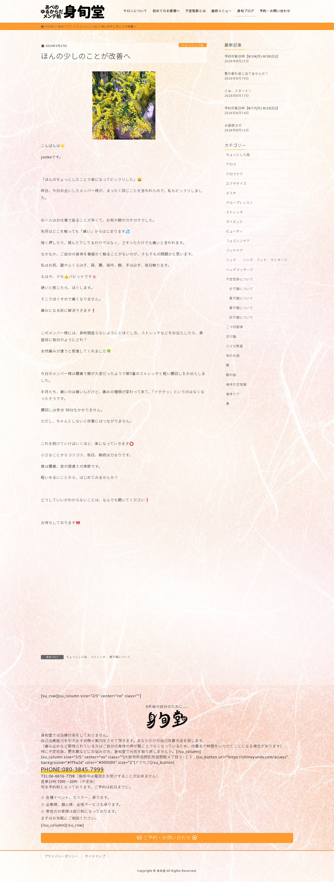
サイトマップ (95, 856)
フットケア (234, 250)
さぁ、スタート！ (238, 91)
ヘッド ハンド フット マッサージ (256, 260)
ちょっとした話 (193, 45)
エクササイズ (236, 183)
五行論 (231, 336)
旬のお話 (233, 355)
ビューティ (234, 231)
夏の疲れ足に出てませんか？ (246, 73)
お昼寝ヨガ (233, 125)
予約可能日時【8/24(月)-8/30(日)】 (252, 56)
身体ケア (233, 394)
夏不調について (241, 298)
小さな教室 (234, 346)
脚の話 (231, 375)
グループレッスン (239, 202)
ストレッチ (98, 657)
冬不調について (241, 289)
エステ (231, 193)
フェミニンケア (238, 241)
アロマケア (234, 174)
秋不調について (241, 317)
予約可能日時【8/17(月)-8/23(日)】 (252, 108)
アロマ (231, 164)
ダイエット (234, 222)
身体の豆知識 (236, 384)
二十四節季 (234, 327)
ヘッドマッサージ (239, 269)
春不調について (120, 657)
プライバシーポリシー (61, 856)
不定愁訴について (239, 279)
